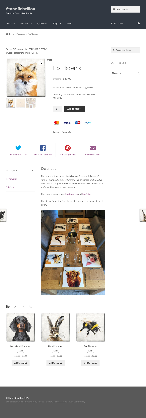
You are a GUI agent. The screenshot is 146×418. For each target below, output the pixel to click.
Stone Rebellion (20, 9)
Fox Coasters (71, 194)
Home (11, 34)
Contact (24, 23)
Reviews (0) (11, 178)
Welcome (10, 23)
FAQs (55, 23)
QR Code (10, 187)
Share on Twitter (18, 154)
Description (11, 170)
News (69, 23)
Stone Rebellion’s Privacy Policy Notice (25, 401)
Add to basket (74, 108)
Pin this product (68, 154)
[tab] (20, 170)
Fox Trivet (87, 194)
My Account (42, 23)
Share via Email (92, 154)
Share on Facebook (43, 154)
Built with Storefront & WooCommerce (65, 401)
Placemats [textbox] (124, 73)
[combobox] (125, 73)
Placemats (21, 34)
